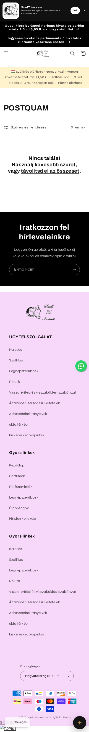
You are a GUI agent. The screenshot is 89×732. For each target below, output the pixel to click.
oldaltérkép (18, 424)
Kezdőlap (16, 465)
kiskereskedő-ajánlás (26, 435)
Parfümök (17, 476)
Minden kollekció (22, 518)
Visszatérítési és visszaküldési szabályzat (42, 392)
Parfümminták (21, 487)
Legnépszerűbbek (23, 371)
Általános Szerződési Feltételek (34, 403)
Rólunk (14, 382)
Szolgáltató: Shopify (60, 718)
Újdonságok (19, 508)
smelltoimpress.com (38, 718)
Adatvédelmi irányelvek (28, 414)
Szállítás (16, 360)
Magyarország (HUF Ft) (42, 676)
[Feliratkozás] (74, 269)
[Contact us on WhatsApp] (81, 366)
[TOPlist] (8, 728)
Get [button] (75, 10)
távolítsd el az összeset (50, 171)
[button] (6, 53)
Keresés (15, 349)
